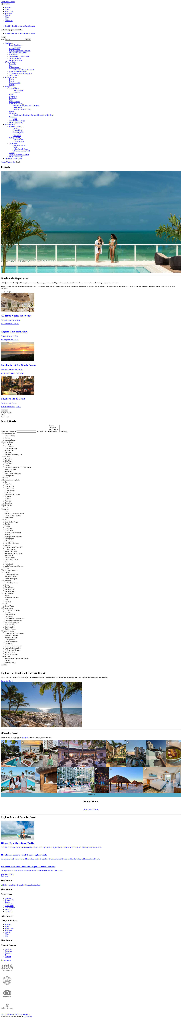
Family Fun (13, 98)
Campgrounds (9, 476)
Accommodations (9, 434)
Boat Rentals (9, 530)
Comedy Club (9, 486)
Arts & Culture (14, 88)
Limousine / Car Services (13, 621)
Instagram (25, 737)
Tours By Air (9, 587)
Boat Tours (8, 463)
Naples (15, 128)
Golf (10, 100)
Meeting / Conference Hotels (14, 513)
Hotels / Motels (10, 436)
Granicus (29, 1016)
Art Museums (9, 446)
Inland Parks (9, 541)
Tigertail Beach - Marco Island (19, 56)
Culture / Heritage (11, 448)
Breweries (12, 64)
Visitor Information (11, 654)
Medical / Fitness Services (13, 646)
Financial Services (11, 637)
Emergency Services (11, 635)
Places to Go (9, 904)
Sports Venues (9, 606)
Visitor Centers (10, 652)
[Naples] (54, 426)
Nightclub (8, 497)
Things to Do (9, 87)
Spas (15, 119)
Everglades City (18, 132)
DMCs (7, 511)
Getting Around (14, 138)
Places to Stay (9, 906)
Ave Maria (17, 134)
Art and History (8, 442)
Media (7, 934)
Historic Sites (9, 450)
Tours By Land (10, 589)
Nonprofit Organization (12, 648)
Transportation (18, 139)
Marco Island (17, 130)
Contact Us (9, 911)
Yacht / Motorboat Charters (14, 566)
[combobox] (11, 30)
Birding (7, 526)
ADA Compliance (7, 1014)
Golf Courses (7, 505)
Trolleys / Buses (10, 629)
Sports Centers (10, 558)
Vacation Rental (10, 440)
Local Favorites (14, 102)
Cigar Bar (8, 484)
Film (6, 936)
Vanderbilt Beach (15, 58)
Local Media (9, 644)
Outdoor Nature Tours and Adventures (26, 105)
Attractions (13, 96)
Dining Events (14, 68)
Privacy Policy (25, 1014)
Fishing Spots (9, 539)
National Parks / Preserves (13, 547)
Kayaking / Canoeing (12, 543)
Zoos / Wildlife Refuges (13, 473)
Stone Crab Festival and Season (24, 69)
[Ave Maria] (54, 428)
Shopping (12, 113)
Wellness (12, 117)
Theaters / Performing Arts (13, 455)
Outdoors (6, 520)
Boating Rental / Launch (13, 532)
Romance (12, 111)
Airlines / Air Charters (12, 610)
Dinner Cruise (9, 488)
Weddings (6, 656)
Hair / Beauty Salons (12, 597)
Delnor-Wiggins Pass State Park (19, 51)
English (20, 26)
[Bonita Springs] (54, 429)
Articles (11, 153)
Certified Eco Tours (11, 583)
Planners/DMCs (10, 663)
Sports (5, 604)
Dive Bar (8, 492)
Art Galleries (9, 444)
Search (3, 39)
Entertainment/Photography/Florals (16, 658)
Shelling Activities (11, 551)
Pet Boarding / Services (12, 650)
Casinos (7, 465)
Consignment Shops (11, 574)
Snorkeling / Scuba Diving (14, 553)
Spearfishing (9, 555)
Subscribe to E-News (20, 149)
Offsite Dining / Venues (13, 516)
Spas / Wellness (8, 593)
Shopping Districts (11, 576)
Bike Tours (8, 461)
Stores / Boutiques (11, 579)
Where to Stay (10, 77)
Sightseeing (7, 581)
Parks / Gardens (10, 549)
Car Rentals (9, 616)
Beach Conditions (15, 45)
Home (3, 162)
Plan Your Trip (10, 124)
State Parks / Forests (11, 560)
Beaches (7, 524)
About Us (8, 909)
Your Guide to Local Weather (19, 155)
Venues (7, 660)
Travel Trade (9, 928)
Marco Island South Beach (18, 52)
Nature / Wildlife (10, 469)
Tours (7, 585)
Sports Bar (8, 503)
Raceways (8, 471)
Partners (7, 932)
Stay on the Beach (7, 681)
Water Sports (17, 107)
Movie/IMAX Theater (12, 495)
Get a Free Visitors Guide (21, 151)
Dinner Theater (10, 490)
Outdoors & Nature (15, 104)
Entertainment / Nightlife (11, 480)
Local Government (11, 642)
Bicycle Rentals (10, 614)
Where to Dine (10, 62)
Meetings (6, 509)
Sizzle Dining (13, 75)
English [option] (20, 33)
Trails (7, 562)
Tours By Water (10, 591)
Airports (7, 612)
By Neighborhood (43, 431)
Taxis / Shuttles (10, 625)
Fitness (7, 595)
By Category (64, 431)
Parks (7, 568)
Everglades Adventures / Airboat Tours (18, 467)
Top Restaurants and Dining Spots (20, 73)
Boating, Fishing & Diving (22, 109)
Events (11, 94)
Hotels (11, 79)
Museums (16, 92)
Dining (5, 478)
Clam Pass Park (14, 49)
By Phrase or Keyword (9, 431)
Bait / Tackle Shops (11, 522)
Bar (6, 482)
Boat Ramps (9, 528)
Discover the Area (15, 126)
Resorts (11, 81)
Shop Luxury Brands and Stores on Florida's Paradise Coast (33, 115)
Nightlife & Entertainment (18, 71)
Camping (12, 85)
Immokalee (17, 136)
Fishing (7, 534)
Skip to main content (8, 2)
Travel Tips (13, 143)
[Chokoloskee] (54, 431)
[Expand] (12, 43)
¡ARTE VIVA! (18, 90)
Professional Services (10, 570)
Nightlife (8, 499)
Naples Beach (14, 54)
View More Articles (7, 874)
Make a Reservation (16, 60)
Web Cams (17, 47)
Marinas (7, 545)
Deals (15, 147)
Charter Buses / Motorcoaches (15, 618)
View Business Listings (17, 121)
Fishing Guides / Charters (13, 537)
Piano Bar (8, 501)
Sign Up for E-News (91, 809)
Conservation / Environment (14, 633)
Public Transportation (12, 623)
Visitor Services (18, 141)
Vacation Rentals (14, 83)
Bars (10, 66)
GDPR (16, 1014)
